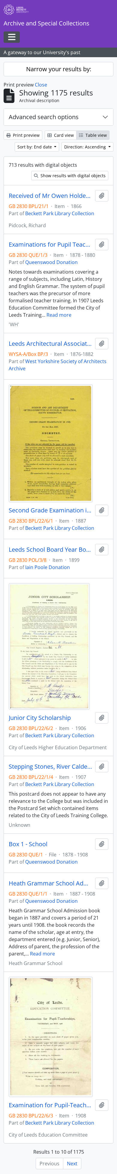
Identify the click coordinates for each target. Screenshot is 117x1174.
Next (72, 1163)
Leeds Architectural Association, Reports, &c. (51, 343)
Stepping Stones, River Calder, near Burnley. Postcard (51, 766)
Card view (63, 135)
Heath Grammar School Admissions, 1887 (51, 883)
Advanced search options (44, 117)
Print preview (26, 135)
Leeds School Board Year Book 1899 (51, 549)
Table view (95, 135)
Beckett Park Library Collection (59, 213)
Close (41, 84)
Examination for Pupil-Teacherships (51, 1105)
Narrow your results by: (58, 69)
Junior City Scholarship (40, 717)
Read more (58, 315)
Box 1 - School (28, 844)
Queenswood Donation (51, 262)
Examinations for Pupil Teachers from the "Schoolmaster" (51, 244)
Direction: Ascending (85, 147)
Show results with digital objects (72, 175)
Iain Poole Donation (47, 567)
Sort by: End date (35, 147)
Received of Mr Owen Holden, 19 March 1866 (51, 195)
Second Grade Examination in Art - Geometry (51, 510)
